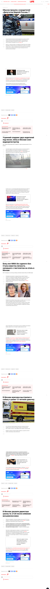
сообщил (24, 532)
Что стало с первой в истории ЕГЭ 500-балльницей (6, 132)
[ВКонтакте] (15, 115)
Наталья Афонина (9, 220)
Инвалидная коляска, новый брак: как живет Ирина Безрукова (16, 391)
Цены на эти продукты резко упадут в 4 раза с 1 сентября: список (16, 254)
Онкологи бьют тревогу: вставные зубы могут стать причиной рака (16, 517)
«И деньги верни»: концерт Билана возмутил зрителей (27, 128)
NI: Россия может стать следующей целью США (26, 132)
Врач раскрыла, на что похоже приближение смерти (6, 128)
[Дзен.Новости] (9, 115)
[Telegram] (13, 115)
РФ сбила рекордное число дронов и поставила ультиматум (6, 254)
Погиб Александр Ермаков (16, 131)
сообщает (20, 42)
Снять (22, 151)
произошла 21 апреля (12, 338)
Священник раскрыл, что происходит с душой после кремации (16, 128)
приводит (12, 455)
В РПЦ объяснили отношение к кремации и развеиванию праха (16, 258)
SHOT (26, 168)
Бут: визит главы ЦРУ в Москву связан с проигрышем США (27, 258)
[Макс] (11, 115)
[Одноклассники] (16, 115)
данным (25, 560)
